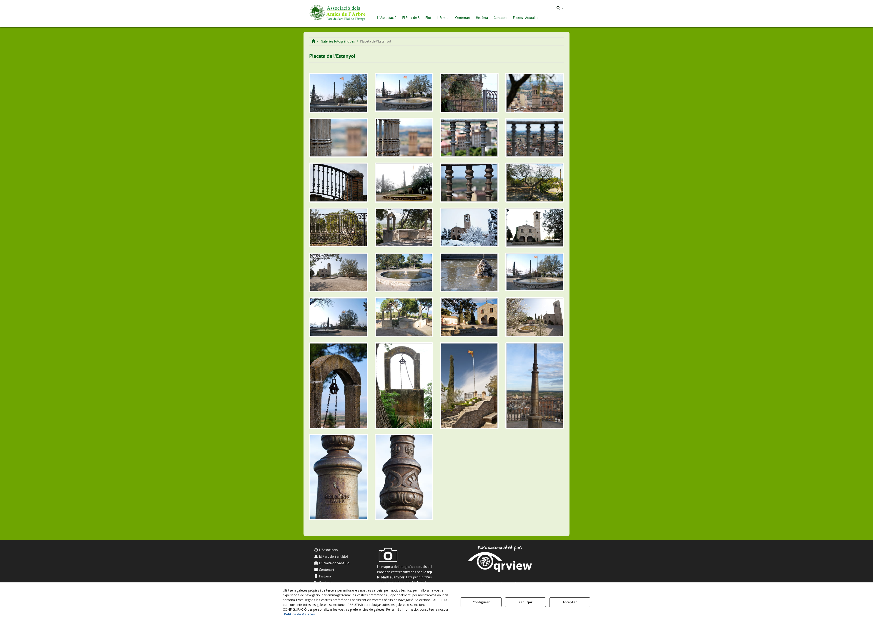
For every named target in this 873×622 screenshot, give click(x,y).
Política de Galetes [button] (299, 614)
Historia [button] (324, 576)
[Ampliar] (338, 93)
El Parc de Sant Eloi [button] (333, 556)
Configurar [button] (481, 602)
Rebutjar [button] (525, 602)
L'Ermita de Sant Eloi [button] (334, 563)
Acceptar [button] (570, 602)
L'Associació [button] (328, 550)
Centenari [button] (326, 569)
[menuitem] (560, 8)
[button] (337, 12)
